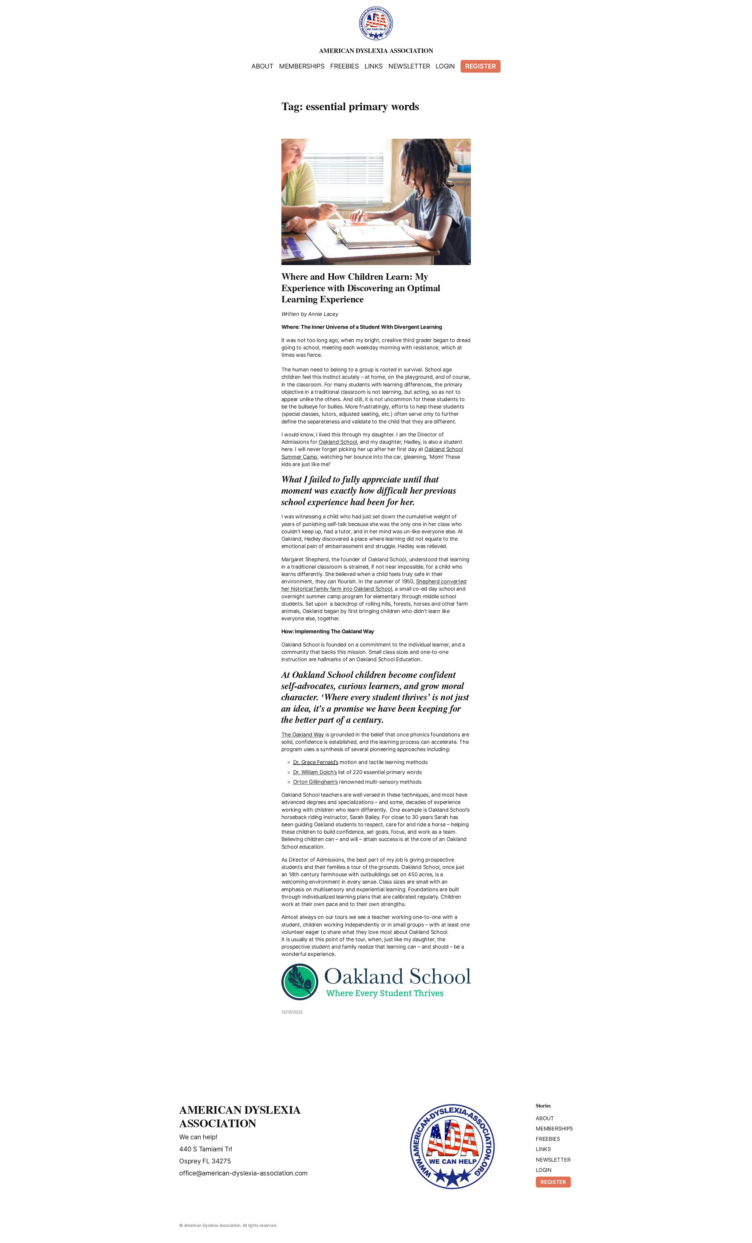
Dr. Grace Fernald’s (315, 762)
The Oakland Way (302, 734)
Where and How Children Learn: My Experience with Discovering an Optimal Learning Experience (361, 287)
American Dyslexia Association (376, 50)
